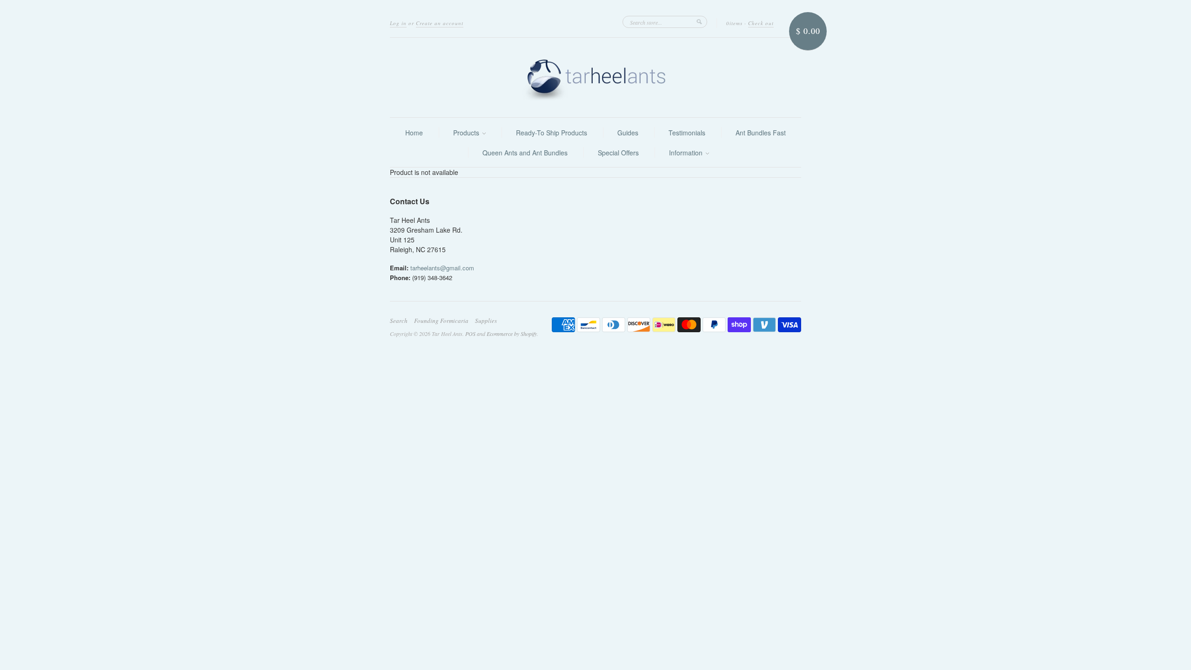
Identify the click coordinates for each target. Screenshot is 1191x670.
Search (399, 320)
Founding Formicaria (441, 320)
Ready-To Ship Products (551, 132)
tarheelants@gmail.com (442, 267)
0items (734, 23)
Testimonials (687, 132)
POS (470, 333)
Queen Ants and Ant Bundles (525, 152)
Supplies (486, 320)
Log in (398, 23)
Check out (761, 23)
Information (686, 152)
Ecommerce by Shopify (512, 333)
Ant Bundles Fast (761, 132)
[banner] (595, 77)
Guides (627, 132)
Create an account (439, 23)
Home (414, 132)
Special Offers (618, 152)
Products (467, 132)
